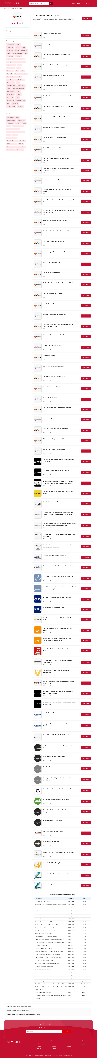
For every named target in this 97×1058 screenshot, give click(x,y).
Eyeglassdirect (15, 103)
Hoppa (73, 3)
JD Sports (15, 135)
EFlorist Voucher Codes (20, 8)
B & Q (8, 143)
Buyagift (18, 44)
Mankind (79, 3)
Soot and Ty (9, 73)
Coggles (14, 143)
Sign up (67, 1031)
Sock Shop (17, 146)
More (44, 37)
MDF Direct (20, 106)
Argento (9, 53)
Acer (39, 1043)
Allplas (17, 91)
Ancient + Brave (10, 82)
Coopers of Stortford (20, 100)
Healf (17, 70)
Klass (8, 103)
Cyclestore (17, 123)
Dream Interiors (10, 76)
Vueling (8, 88)
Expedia (9, 65)
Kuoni (17, 117)
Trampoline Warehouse (12, 140)
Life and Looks (21, 120)
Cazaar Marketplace (11, 79)
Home (5, 8)
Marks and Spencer (11, 120)
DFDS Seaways (10, 117)
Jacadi (19, 65)
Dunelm (17, 50)
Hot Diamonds (10, 47)
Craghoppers (24, 50)
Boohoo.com (10, 146)
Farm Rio (19, 94)
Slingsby (9, 62)
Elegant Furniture (11, 59)
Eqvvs (26, 53)
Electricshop (22, 140)
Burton (8, 135)
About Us (69, 1046)
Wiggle (17, 47)
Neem (25, 73)
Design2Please (10, 70)
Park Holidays (10, 56)
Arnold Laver (21, 79)
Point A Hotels (10, 97)
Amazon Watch (22, 62)
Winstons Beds (20, 149)
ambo (18, 82)
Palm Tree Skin (10, 91)
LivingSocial (10, 50)
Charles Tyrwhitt (10, 68)
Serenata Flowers (10, 149)
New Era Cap (10, 123)
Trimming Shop (21, 85)
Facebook (82, 1044)
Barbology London (11, 106)
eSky (14, 65)
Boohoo (39, 1046)
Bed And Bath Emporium (18, 88)
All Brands (86, 3)
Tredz (14, 62)
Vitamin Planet (20, 59)
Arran (18, 68)
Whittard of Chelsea (11, 137)
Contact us (69, 1043)
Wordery (23, 47)
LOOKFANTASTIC (17, 53)
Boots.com (39, 1048)
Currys (54, 1043)
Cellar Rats (19, 76)
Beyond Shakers (18, 73)
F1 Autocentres (10, 44)
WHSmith (21, 143)
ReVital (17, 97)
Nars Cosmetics (10, 100)
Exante (54, 1048)
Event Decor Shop (11, 85)
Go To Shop (88, 18)
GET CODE (86, 35)
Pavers (23, 146)
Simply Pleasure (10, 94)
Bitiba (22, 70)
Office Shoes (18, 56)
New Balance (21, 132)
